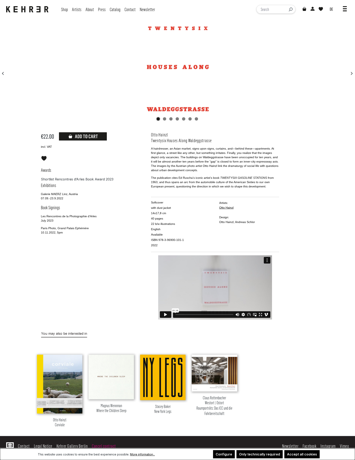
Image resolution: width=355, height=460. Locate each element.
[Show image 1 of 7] (158, 119)
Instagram (328, 446)
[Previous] (3, 73)
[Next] (351, 73)
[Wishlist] (321, 9)
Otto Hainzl (226, 207)
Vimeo (344, 446)
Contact (24, 446)
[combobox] (271, 9)
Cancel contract (104, 446)
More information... (142, 454)
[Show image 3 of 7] (171, 119)
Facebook (309, 446)
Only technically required (259, 454)
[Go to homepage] (28, 9)
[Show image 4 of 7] (177, 119)
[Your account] (312, 9)
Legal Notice (43, 446)
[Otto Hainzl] (177, 69)
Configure (224, 454)
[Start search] (290, 9)
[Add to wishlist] (44, 157)
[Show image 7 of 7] (196, 119)
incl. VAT (46, 146)
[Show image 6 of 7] (190, 119)
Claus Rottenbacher (214, 406)
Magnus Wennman (111, 408)
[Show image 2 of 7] (164, 119)
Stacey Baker (162, 409)
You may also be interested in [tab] (64, 333)
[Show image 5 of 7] (183, 119)
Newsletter (290, 446)
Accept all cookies (302, 454)
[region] (177, 386)
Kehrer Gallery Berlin (72, 446)
